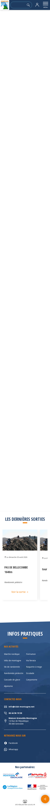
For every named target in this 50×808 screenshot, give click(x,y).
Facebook (13, 743)
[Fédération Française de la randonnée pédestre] (37, 775)
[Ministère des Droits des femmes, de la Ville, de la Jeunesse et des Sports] (37, 787)
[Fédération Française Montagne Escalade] (12, 775)
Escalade (30, 673)
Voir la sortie (18, 592)
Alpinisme (8, 686)
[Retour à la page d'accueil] (4, 5)
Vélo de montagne (12, 660)
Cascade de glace (12, 679)
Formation (31, 654)
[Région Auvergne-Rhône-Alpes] (12, 787)
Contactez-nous (25, 269)
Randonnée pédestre (13, 673)
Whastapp (13, 749)
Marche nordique (12, 654)
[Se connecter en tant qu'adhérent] (37, 5)
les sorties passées (21, 17)
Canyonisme (31, 679)
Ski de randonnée (12, 666)
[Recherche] (29, 5)
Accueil (5, 17)
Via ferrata (31, 660)
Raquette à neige (34, 666)
